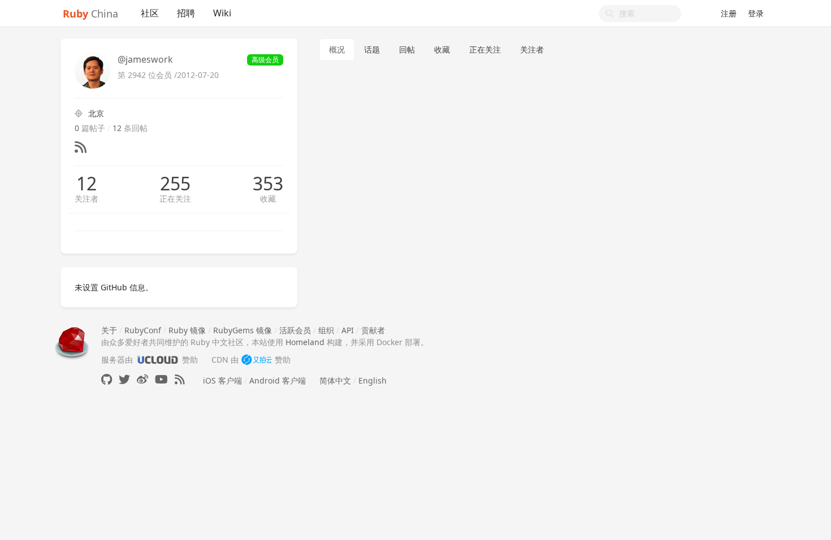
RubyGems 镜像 (242, 330)
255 (175, 184)
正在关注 (175, 198)
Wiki (222, 13)
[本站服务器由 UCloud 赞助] (157, 359)
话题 (372, 49)
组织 (326, 330)
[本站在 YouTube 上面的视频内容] (161, 379)
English (372, 380)
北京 (96, 113)
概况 (337, 49)
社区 (150, 13)
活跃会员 (295, 330)
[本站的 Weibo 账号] (142, 379)
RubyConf (142, 330)
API (347, 330)
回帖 (407, 49)
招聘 (186, 13)
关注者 (86, 198)
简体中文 (335, 380)
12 (86, 184)
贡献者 (373, 330)
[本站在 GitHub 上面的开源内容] (106, 379)
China (90, 13)
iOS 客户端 (222, 380)
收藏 (268, 198)
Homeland (304, 342)
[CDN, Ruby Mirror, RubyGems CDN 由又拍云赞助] (256, 359)
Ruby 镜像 (187, 330)
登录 (756, 13)
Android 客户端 (277, 380)
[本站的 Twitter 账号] (124, 379)
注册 (729, 13)
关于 (109, 330)
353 (268, 184)
